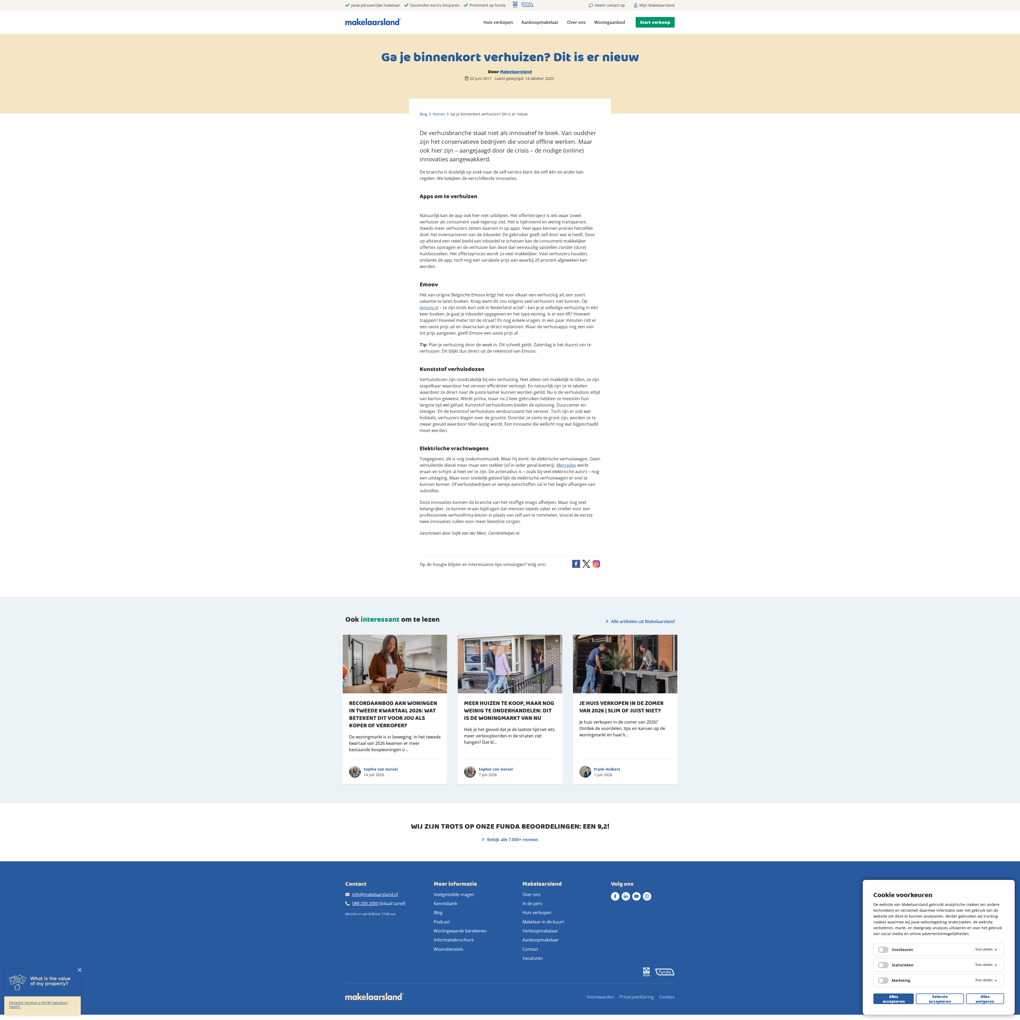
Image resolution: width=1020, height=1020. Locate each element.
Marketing (901, 980)
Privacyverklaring (636, 997)
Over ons (576, 22)
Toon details (984, 949)
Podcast (442, 922)
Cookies (667, 997)
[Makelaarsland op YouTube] (636, 896)
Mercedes (566, 465)
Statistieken (902, 964)
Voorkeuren (902, 949)
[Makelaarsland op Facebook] (615, 896)
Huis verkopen (498, 22)
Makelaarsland (516, 71)
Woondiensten (448, 949)
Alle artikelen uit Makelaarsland (642, 621)
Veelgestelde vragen (454, 894)
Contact (530, 949)
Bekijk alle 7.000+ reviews (512, 839)
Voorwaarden (600, 997)
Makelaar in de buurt (543, 922)
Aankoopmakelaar (540, 22)
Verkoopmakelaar (540, 931)
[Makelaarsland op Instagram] (647, 896)
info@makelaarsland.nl (375, 894)
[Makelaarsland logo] (373, 22)
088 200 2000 (365, 903)
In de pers (532, 903)
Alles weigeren (985, 998)
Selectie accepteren (940, 998)
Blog (438, 912)
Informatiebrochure (454, 940)
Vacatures (532, 958)
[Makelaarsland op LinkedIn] (626, 896)
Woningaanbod (609, 22)
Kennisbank (445, 903)
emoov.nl (429, 307)
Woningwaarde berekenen (460, 931)
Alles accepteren (894, 998)
